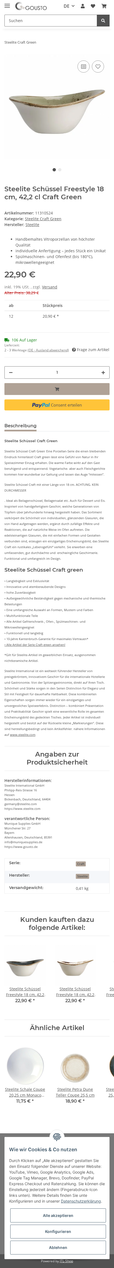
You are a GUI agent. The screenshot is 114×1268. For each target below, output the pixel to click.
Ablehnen (58, 1247)
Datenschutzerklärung (81, 1201)
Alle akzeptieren (58, 1215)
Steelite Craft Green (43, 218)
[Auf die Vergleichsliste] (83, 66)
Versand (49, 287)
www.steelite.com (22, 735)
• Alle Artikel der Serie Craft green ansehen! (34, 645)
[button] (83, 6)
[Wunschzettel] (93, 6)
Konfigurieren (58, 1231)
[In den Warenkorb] (57, 389)
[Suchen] (103, 20)
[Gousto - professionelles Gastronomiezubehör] (31, 6)
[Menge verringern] (11, 372)
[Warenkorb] (104, 6)
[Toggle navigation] (7, 3)
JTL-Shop (66, 1261)
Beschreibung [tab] (20, 425)
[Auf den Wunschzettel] (98, 66)
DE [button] (66, 6)
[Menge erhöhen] (103, 372)
